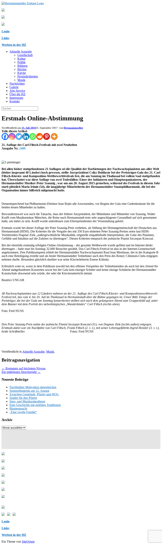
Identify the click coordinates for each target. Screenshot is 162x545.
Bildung (22, 65)
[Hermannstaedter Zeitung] (23, 3)
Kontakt (14, 101)
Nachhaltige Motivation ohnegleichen (32, 387)
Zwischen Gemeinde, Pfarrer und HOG (34, 394)
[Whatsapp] (32, 136)
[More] (54, 136)
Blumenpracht (18, 408)
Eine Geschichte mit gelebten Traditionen (35, 405)
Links (5, 38)
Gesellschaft (25, 55)
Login (5, 31)
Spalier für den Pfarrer (23, 398)
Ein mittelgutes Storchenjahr (21, 372)
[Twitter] (18, 136)
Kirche (21, 73)
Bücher (21, 69)
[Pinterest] (46, 136)
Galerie (14, 87)
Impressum (16, 97)
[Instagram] (11, 136)
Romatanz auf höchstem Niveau (23, 368)
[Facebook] (5, 136)
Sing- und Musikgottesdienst (27, 401)
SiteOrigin (28, 541)
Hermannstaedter (73, 127)
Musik (21, 80)
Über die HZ (17, 94)
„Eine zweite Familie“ (23, 412)
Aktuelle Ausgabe (20, 51)
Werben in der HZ (14, 44)
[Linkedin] (25, 136)
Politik (21, 62)
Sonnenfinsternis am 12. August (29, 390)
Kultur (21, 58)
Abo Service (17, 90)
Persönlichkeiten (27, 76)
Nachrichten (17, 83)
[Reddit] (39, 136)
